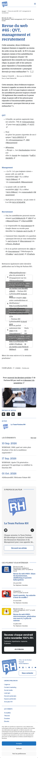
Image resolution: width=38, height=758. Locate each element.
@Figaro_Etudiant (13, 244)
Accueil (4, 11)
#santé (14, 155)
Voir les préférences (19, 753)
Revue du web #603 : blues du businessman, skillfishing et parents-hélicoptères (24, 577)
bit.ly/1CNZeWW (19, 202)
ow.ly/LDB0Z (21, 124)
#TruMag (9, 254)
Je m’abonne (19, 649)
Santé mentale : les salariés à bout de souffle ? (24, 596)
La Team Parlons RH (18, 424)
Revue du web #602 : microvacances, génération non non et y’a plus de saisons (24, 617)
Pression (10, 147)
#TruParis (31, 254)
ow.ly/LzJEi (28, 231)
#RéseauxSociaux (16, 281)
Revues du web (6, 18)
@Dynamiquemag (15, 140)
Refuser (19, 748)
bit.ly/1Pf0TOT (18, 137)
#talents (19, 231)
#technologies (24, 150)
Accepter (19, 743)
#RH (27, 140)
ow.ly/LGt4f (19, 254)
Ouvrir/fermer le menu (35, 3)
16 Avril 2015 (26, 346)
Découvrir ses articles (19, 548)
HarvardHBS (27, 221)
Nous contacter (27, 673)
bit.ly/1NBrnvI (12, 179)
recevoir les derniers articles (19, 378)
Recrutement (6, 19)
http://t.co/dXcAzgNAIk (18, 306)
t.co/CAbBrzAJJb (18, 218)
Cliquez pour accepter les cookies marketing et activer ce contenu (19, 284)
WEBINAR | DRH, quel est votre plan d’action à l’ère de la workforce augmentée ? (16, 450)
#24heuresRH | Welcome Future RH (16, 477)
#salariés (24, 155)
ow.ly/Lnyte (12, 241)
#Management (11, 143)
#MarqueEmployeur (17, 273)
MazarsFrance (12, 221)
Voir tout (33, 437)
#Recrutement (25, 241)
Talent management (16, 19)
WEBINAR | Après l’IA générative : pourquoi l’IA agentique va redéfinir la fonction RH (17, 465)
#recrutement (26, 226)
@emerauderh (14, 182)
